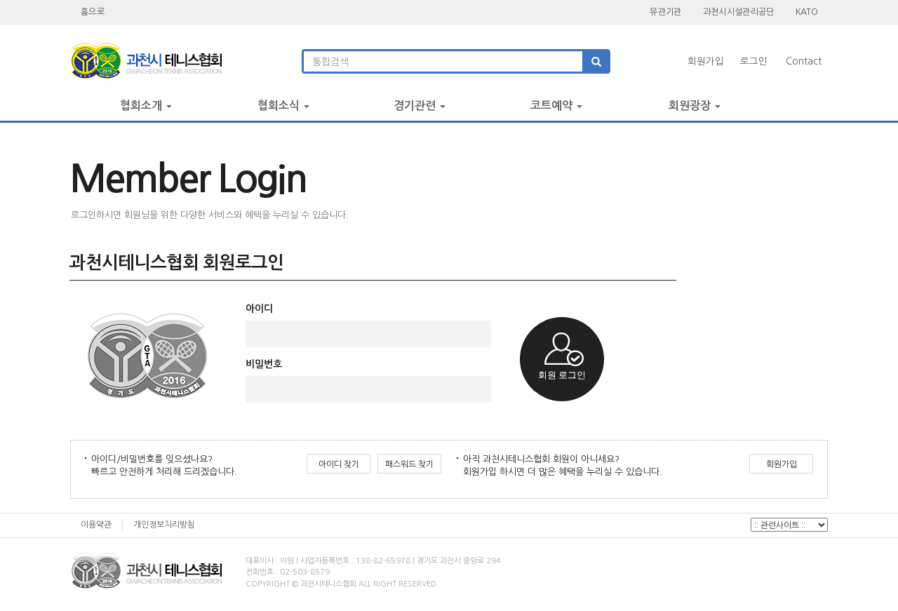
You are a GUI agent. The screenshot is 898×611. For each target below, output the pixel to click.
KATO (806, 11)
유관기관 (665, 11)
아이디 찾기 (339, 464)
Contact (804, 61)
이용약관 (96, 525)
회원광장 (691, 105)
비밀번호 (264, 364)
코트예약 (552, 105)
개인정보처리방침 (164, 525)
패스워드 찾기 (409, 464)
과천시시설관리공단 (739, 11)
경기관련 (416, 105)
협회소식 (279, 105)
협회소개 (142, 105)
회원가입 (706, 61)
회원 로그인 (562, 375)
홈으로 (93, 11)
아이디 (259, 309)
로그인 (754, 61)
